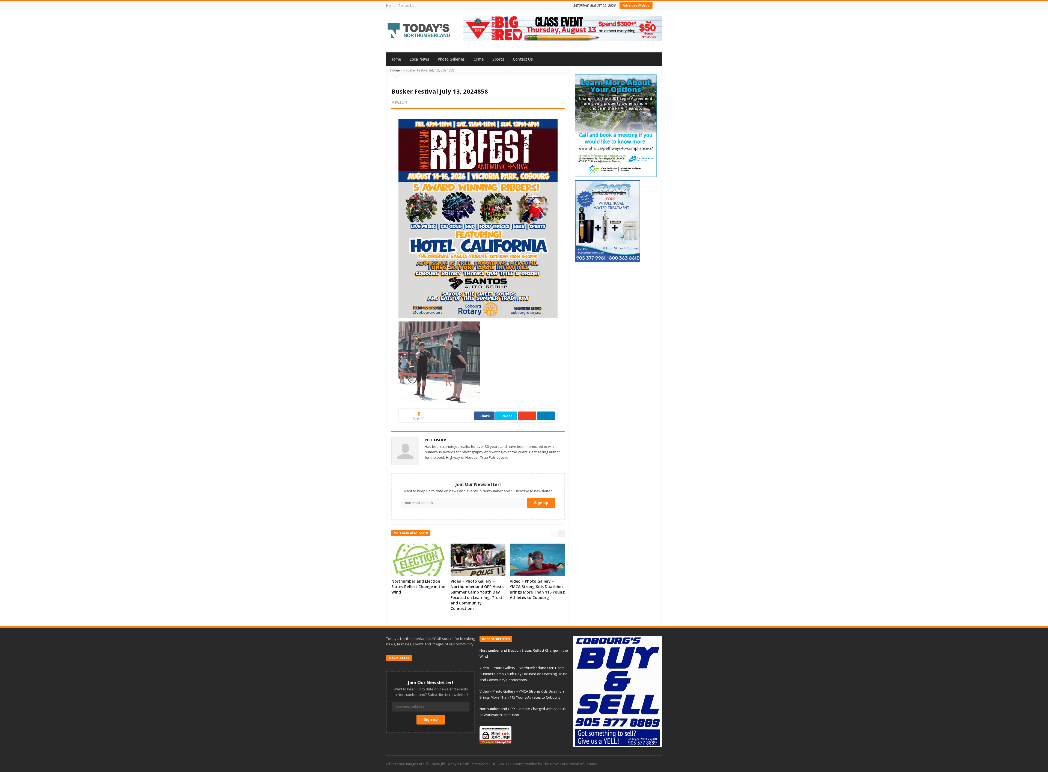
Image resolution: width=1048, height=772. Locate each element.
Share (485, 415)
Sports (498, 59)
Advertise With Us (636, 5)
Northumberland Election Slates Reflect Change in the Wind (418, 587)
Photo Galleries (451, 59)
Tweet (506, 415)
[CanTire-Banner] (562, 27)
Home (390, 5)
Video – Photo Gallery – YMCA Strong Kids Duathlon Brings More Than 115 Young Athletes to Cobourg (537, 589)
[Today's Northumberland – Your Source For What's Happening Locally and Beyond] (419, 31)
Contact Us (406, 5)
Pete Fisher (435, 439)
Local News (419, 59)
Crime (479, 59)
